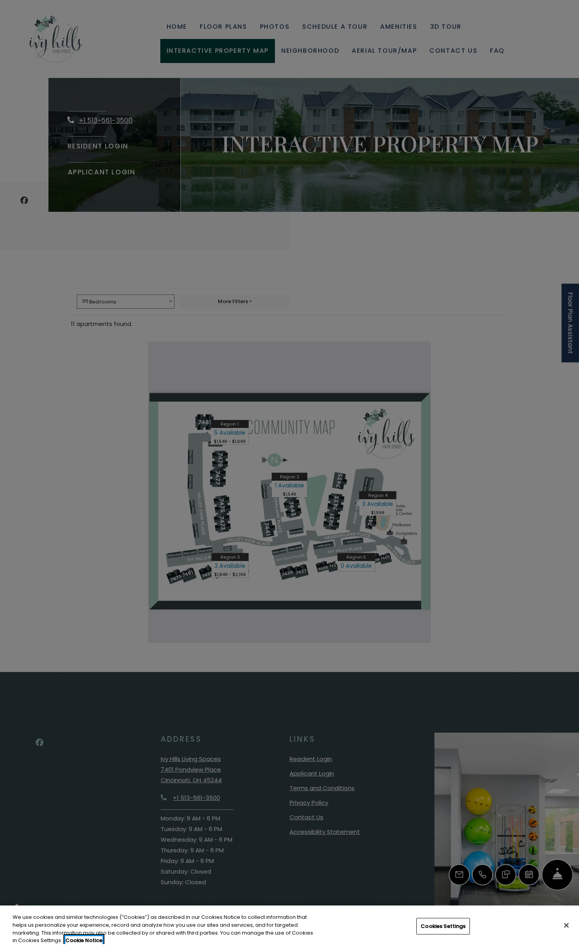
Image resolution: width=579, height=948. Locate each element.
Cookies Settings (443, 926)
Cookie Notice (83, 940)
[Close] (566, 925)
